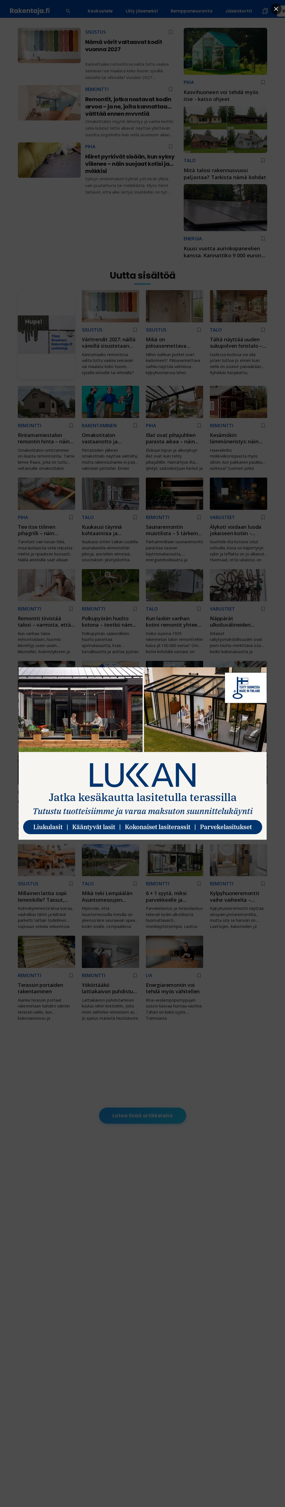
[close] (276, 8)
